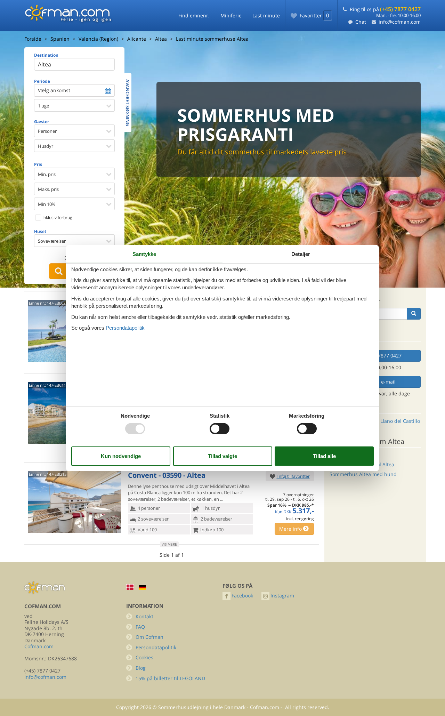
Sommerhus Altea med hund (363, 474)
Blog (141, 668)
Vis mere (169, 544)
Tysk (142, 587)
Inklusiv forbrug (56, 217)
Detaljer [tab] (300, 254)
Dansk (130, 587)
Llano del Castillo (400, 421)
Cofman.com (39, 646)
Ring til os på (385, 9)
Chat (360, 21)
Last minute (266, 15)
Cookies (144, 657)
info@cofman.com (400, 21)
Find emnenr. (194, 15)
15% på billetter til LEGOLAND (170, 678)
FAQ (140, 627)
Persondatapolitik (156, 647)
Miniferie (231, 15)
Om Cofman (149, 637)
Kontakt (144, 616)
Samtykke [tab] (144, 254)
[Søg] (414, 314)
